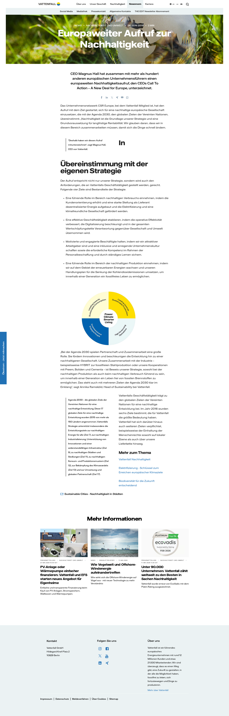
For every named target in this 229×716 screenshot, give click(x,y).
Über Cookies (99, 699)
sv (177, 4)
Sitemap (113, 699)
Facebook (107, 649)
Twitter (100, 656)
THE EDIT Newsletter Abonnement (152, 11)
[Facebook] (101, 97)
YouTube (107, 656)
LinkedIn (100, 663)
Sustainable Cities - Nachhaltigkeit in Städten (93, 494)
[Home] (49, 4)
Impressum (46, 699)
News (78, 25)
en (174, 4)
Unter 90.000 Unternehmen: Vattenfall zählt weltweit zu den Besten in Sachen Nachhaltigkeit (164, 573)
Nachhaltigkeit (117, 4)
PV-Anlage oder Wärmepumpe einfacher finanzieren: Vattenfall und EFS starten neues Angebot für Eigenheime (63, 575)
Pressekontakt (98, 11)
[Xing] (117, 97)
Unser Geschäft (98, 4)
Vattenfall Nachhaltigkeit (134, 459)
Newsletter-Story (107, 560)
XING (107, 663)
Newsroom (135, 4)
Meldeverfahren (80, 699)
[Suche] (187, 4)
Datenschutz (62, 699)
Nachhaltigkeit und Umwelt (104, 25)
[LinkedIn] (106, 97)
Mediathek (82, 11)
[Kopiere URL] (127, 97)
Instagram (100, 649)
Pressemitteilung (47, 560)
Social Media (66, 11)
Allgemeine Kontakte (120, 11)
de (181, 4)
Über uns (81, 4)
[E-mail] (122, 97)
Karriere (149, 4)
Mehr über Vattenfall (158, 690)
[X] (112, 97)
